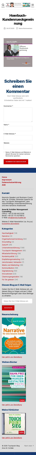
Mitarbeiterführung (9, 253)
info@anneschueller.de (17, 218)
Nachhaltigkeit (8, 233)
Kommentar (8, 106)
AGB (4, 185)
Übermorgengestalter (10, 277)
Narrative (5, 236)
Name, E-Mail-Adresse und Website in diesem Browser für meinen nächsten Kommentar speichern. (18, 154)
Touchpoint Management (12, 251)
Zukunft (5, 245)
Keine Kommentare (25, 28)
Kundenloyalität (8, 256)
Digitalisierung (7, 271)
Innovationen (7, 274)
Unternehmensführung (11, 248)
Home (4, 177)
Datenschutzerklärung (11, 182)
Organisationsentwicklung (12, 239)
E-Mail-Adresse (10, 134)
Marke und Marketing (10, 265)
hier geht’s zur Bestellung (12, 357)
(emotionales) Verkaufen (11, 262)
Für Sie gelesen (8, 280)
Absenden (8, 308)
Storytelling (6, 242)
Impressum (7, 180)
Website (6, 143)
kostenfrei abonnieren (10, 224)
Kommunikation (8, 268)
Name (6, 125)
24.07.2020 (10, 28)
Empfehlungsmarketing (11, 259)
